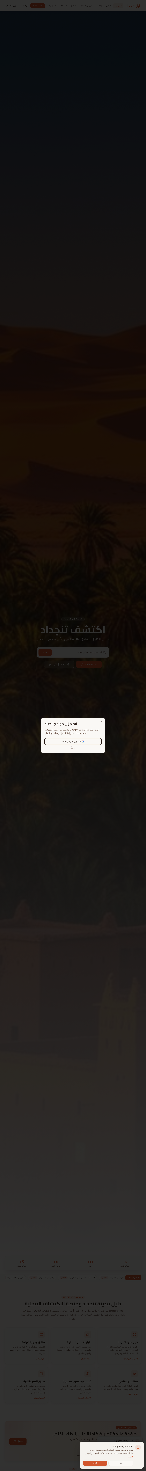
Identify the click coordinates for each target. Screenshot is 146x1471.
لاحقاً (73, 747)
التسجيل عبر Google (71, 741)
